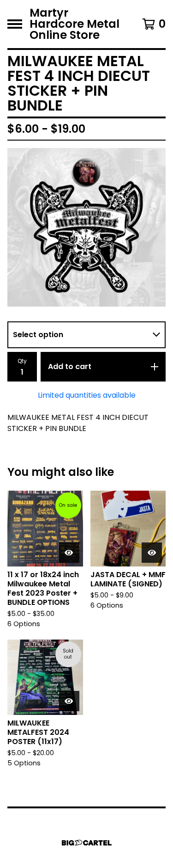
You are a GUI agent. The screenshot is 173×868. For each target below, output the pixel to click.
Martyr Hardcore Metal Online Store (74, 24)
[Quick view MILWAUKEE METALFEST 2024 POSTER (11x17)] (69, 701)
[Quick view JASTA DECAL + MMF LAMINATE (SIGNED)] (152, 552)
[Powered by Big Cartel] (87, 843)
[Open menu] (14, 24)
